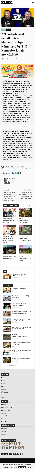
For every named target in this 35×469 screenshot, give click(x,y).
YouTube (3, 431)
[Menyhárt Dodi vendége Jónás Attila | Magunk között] (9, 230)
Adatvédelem (4, 416)
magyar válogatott (20, 166)
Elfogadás (22, 467)
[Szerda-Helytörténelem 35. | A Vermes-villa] (25, 212)
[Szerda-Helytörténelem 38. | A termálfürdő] (7, 298)
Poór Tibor (22, 168)
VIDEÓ (3, 398)
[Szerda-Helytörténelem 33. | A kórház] (25, 249)
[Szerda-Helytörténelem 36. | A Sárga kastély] (7, 345)
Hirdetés (3, 419)
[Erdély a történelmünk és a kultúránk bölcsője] (7, 276)
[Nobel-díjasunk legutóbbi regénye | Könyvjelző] (7, 306)
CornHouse (4, 413)
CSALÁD (3, 389)
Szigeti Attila (29, 168)
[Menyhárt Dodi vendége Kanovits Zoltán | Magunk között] (7, 329)
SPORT (3, 29)
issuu (2, 437)
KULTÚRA (4, 380)
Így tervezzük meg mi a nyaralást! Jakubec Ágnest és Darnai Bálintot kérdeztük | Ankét (9, 196)
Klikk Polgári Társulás (6, 407)
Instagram (4, 434)
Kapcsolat (4, 421)
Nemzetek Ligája (14, 168)
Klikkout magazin (5, 410)
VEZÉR (8, 29)
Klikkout (13, 166)
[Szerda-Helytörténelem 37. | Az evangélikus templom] (7, 321)
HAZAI (5, 208)
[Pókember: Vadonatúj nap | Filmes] (7, 290)
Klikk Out (7, 166)
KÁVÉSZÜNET (5, 392)
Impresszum (4, 404)
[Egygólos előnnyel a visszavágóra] (9, 249)
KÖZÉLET (3, 377)
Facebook (4, 428)
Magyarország (5, 168)
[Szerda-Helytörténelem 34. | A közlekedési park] (25, 230)
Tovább (29, 467)
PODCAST (4, 395)
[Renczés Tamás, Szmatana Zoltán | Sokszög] (9, 212)
